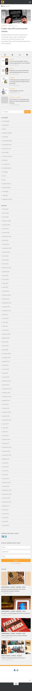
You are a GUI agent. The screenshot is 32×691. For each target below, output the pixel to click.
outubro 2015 (6, 498)
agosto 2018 (6, 400)
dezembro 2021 (7, 303)
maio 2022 (5, 283)
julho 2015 (5, 510)
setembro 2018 (7, 396)
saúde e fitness (7, 183)
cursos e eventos (7, 156)
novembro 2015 (7, 494)
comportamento (7, 144)
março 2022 (6, 291)
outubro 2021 (6, 307)
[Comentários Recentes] (19, 55)
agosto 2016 (6, 459)
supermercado (7, 187)
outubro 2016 (6, 451)
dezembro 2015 (7, 490)
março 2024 (6, 244)
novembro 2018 (7, 389)
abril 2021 (5, 326)
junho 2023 (6, 260)
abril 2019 (5, 373)
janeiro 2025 (6, 232)
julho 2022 (5, 275)
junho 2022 (6, 279)
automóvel (12, 77)
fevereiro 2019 (7, 381)
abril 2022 (5, 287)
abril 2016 (5, 474)
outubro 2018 (6, 392)
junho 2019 (6, 369)
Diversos (4, 26)
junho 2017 (6, 424)
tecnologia (5, 191)
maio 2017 (5, 428)
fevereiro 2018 (7, 412)
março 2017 (6, 435)
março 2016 (6, 478)
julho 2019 (5, 365)
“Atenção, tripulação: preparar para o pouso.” (13, 658)
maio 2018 (5, 404)
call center (5, 137)
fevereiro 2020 (7, 353)
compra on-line (7, 148)
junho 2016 (6, 467)
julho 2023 (5, 256)
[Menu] (30, 2)
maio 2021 (5, 322)
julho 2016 (5, 463)
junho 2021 (6, 318)
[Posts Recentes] (5, 55)
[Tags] (27, 55)
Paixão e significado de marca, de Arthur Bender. (14, 635)
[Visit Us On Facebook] (2, 537)
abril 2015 (5, 521)
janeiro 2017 (6, 443)
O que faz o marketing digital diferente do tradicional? (15, 613)
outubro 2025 (6, 225)
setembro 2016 (7, 455)
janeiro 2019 (6, 385)
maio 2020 (5, 346)
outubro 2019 (6, 357)
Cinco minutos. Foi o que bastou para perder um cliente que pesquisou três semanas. (19, 101)
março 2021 (6, 330)
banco (4, 129)
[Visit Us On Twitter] (5, 537)
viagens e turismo (7, 199)
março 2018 (6, 408)
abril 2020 (5, 349)
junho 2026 (6, 213)
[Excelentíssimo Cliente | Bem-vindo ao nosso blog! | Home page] (3, 2)
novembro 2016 (7, 447)
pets (4, 180)
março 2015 (6, 525)
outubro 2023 (6, 252)
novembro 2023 (7, 248)
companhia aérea (7, 140)
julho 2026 (5, 209)
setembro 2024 (7, 236)
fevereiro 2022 (7, 295)
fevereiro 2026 (7, 221)
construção (6, 152)
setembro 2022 (7, 267)
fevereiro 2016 (7, 482)
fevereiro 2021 (7, 334)
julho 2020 (5, 342)
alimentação (6, 121)
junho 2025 (6, 228)
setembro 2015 (7, 502)
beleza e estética (7, 133)
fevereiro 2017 (7, 439)
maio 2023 (5, 264)
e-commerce (6, 164)
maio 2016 (5, 471)
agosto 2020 (6, 338)
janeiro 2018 (6, 416)
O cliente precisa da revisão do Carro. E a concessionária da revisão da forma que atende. (19, 81)
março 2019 (6, 377)
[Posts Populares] (12, 55)
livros (4, 176)
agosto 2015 (6, 506)
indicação (5, 172)
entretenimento (7, 168)
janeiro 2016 (6, 486)
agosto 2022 (6, 271)
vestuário (5, 195)
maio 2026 (5, 217)
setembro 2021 (7, 310)
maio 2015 (5, 517)
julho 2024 (5, 240)
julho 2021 (5, 314)
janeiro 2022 (6, 299)
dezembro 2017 (7, 420)
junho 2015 (6, 513)
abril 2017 (5, 431)
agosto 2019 (6, 361)
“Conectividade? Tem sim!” (16, 91)
